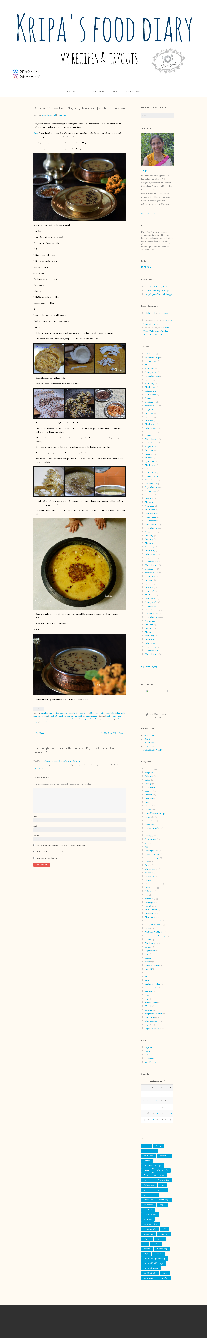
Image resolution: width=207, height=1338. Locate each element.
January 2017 (150, 647)
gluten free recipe (150, 1195)
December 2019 (151, 520)
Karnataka (121, 713)
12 (153, 1106)
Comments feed (151, 1058)
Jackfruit (113, 713)
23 (171, 1113)
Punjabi (148, 969)
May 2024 (149, 365)
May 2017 (149, 632)
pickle (147, 961)
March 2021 (150, 465)
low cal (148, 906)
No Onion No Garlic (55, 716)
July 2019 (149, 535)
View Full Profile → (149, 214)
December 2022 (151, 398)
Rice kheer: (38, 733)
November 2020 (152, 480)
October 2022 (151, 402)
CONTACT (114, 91)
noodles (148, 939)
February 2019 (151, 554)
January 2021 (150, 472)
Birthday (148, 794)
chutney (148, 809)
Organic (147, 1239)
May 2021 (149, 457)
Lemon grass (150, 902)
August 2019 (150, 532)
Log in (147, 1051)
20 (157, 1113)
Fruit (87, 713)
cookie (147, 832)
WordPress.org (151, 1062)
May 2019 (149, 543)
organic (67, 716)
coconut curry (151, 820)
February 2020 (151, 513)
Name (35, 817)
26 (153, 1119)
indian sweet (148, 1204)
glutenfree (161, 1190)
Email (35, 826)
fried (147, 861)
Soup (147, 995)
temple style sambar (153, 1013)
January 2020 (150, 517)
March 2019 (150, 550)
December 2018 (151, 561)
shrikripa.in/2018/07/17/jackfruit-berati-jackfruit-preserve (48, 769)
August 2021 (150, 446)
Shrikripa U (62, 115)
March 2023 (150, 387)
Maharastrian (150, 913)
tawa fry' (148, 1010)
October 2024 (151, 354)
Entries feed (150, 1055)
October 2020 (151, 483)
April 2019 (149, 546)
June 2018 (149, 584)
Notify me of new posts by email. (46, 858)
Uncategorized (91, 716)
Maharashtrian (151, 909)
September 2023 (152, 376)
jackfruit (36, 719)
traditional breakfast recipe (153, 1263)
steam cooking (162, 1248)
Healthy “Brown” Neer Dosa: (113, 733)
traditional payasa (107, 719)
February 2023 (151, 391)
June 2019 (149, 539)
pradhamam (67, 719)
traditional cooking (79, 719)
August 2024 (150, 361)
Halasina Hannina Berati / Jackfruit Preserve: (62, 761)
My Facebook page (149, 666)
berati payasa (116, 716)
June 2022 (149, 417)
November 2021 (152, 439)
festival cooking (163, 1180)
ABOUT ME (71, 91)
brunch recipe (164, 1155)
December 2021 (151, 435)
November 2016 (152, 654)
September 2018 (152, 572)
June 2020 (149, 498)
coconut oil (149, 824)
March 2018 (150, 595)
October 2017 (151, 613)
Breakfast (149, 798)
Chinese (148, 806)
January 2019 (150, 557)
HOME (83, 91)
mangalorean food (40, 716)
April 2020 (149, 506)
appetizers (149, 768)
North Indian (150, 943)
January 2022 (150, 431)
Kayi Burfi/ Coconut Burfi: (156, 287)
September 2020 (152, 487)
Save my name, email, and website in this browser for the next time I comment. (61, 845)
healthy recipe (164, 1200)
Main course (150, 917)
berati (107, 716)
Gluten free (94, 713)
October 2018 (151, 569)
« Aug (143, 1127)
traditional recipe (150, 1273)
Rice (146, 976)
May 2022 (149, 420)
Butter (147, 802)
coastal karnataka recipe (49, 713)
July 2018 (149, 580)
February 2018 (151, 598)
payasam (58, 719)
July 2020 (149, 494)
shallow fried (150, 987)
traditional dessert (93, 719)
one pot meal (148, 1234)
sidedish (156, 1244)
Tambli (148, 1006)
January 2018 (150, 602)
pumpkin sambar (152, 965)
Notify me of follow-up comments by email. (49, 852)
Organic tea (150, 950)
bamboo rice (150, 787)
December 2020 (151, 476)
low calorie (148, 1209)
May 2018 (149, 587)
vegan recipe (148, 1278)
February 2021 (151, 469)
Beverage (149, 791)
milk (164, 1229)
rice (145, 1244)
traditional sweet (45, 722)
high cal (148, 880)
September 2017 (152, 617)
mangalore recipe (150, 1229)
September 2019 (152, 528)
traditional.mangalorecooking (154, 1258)
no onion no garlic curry (155, 935)
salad (147, 980)
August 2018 (150, 576)
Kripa (145, 170)
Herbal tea (149, 876)
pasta (147, 954)
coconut (62, 713)
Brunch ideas (148, 1155)
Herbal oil (149, 872)
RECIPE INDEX (97, 91)
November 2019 (152, 524)
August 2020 (150, 491)
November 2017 (152, 609)
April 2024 (149, 368)
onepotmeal (164, 1234)
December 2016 (151, 650)
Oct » (148, 1127)
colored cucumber (152, 828)
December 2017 (151, 606)
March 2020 (150, 509)
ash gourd (149, 772)
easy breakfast (159, 1175)
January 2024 (150, 372)
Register (148, 1047)
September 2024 (152, 357)
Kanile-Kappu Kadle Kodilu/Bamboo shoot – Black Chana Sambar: (157, 331)
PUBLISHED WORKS (132, 91)
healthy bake (148, 1200)
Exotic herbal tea (152, 854)
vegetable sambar (152, 1028)
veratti (54, 722)
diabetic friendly (162, 1170)
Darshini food (151, 839)
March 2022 (150, 424)
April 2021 (149, 461)
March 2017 (150, 639)
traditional (81, 716)
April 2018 (149, 591)
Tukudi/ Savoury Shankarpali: (158, 290)
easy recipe (148, 1180)
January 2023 (150, 394)
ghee (162, 1185)
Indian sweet (104, 713)
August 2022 (150, 409)
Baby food (149, 776)
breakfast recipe (149, 1151)
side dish (148, 991)
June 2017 (149, 628)
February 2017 (151, 643)
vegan (147, 1025)
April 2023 (149, 383)
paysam (74, 716)
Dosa (147, 843)
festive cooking (149, 1185)
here (95, 143)
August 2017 (150, 621)
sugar (147, 998)
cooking (69, 713)
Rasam (147, 973)
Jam (146, 895)
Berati (36, 133)
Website (36, 835)
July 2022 (149, 413)
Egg (146, 846)
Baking (148, 780)
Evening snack (151, 850)
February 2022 (151, 428)
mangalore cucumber (154, 921)
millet (147, 928)
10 (144, 1106)
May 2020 (149, 502)
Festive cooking (79, 713)
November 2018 (152, 565)
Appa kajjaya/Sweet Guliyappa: (159, 294)
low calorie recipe (150, 1214)
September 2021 (152, 442)
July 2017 (149, 624)
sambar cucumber (152, 984)
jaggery (162, 1204)
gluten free (148, 1190)
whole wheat (163, 1278)
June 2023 (149, 379)
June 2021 (149, 454)
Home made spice (152, 883)
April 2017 (149, 635)
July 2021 (149, 450)
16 (171, 1106)
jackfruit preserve (47, 719)
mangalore (148, 1219)
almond (147, 1146)
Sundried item (151, 1002)
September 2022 (152, 405)
